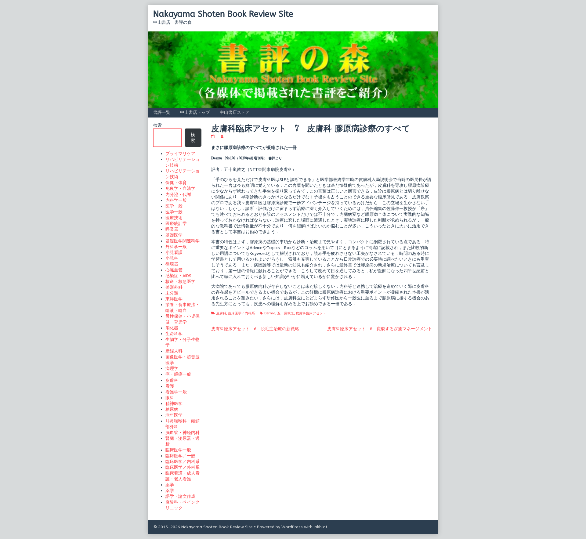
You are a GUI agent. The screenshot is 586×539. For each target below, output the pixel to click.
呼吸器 (171, 229)
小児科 (171, 258)
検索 (157, 125)
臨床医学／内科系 (241, 313)
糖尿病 (171, 409)
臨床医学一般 (178, 450)
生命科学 (174, 333)
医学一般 (174, 206)
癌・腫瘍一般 (178, 374)
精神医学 (174, 403)
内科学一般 (176, 200)
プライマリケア (180, 153)
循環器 (171, 264)
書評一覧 (161, 112)
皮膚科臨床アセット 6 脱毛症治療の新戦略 (255, 328)
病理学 (171, 368)
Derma (269, 313)
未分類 (171, 293)
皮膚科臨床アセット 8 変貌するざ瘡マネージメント (379, 328)
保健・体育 (176, 182)
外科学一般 (176, 246)
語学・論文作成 (180, 496)
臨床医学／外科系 (182, 467)
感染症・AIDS (178, 275)
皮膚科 (221, 313)
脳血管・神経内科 (182, 432)
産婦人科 (174, 351)
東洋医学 (174, 299)
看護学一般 (176, 392)
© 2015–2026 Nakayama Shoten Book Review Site (203, 527)
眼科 (169, 397)
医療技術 (174, 217)
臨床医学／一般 (180, 455)
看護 (169, 386)
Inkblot (320, 527)
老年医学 (174, 415)
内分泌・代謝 (178, 194)
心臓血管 (174, 270)
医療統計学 (176, 223)
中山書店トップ (195, 112)
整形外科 (174, 287)
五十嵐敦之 (285, 313)
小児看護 (174, 252)
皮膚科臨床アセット (311, 313)
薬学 (169, 484)
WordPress (292, 527)
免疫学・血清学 (180, 188)
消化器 (171, 328)
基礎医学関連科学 (182, 241)
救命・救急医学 (180, 281)
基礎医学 (174, 235)
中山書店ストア (235, 112)
